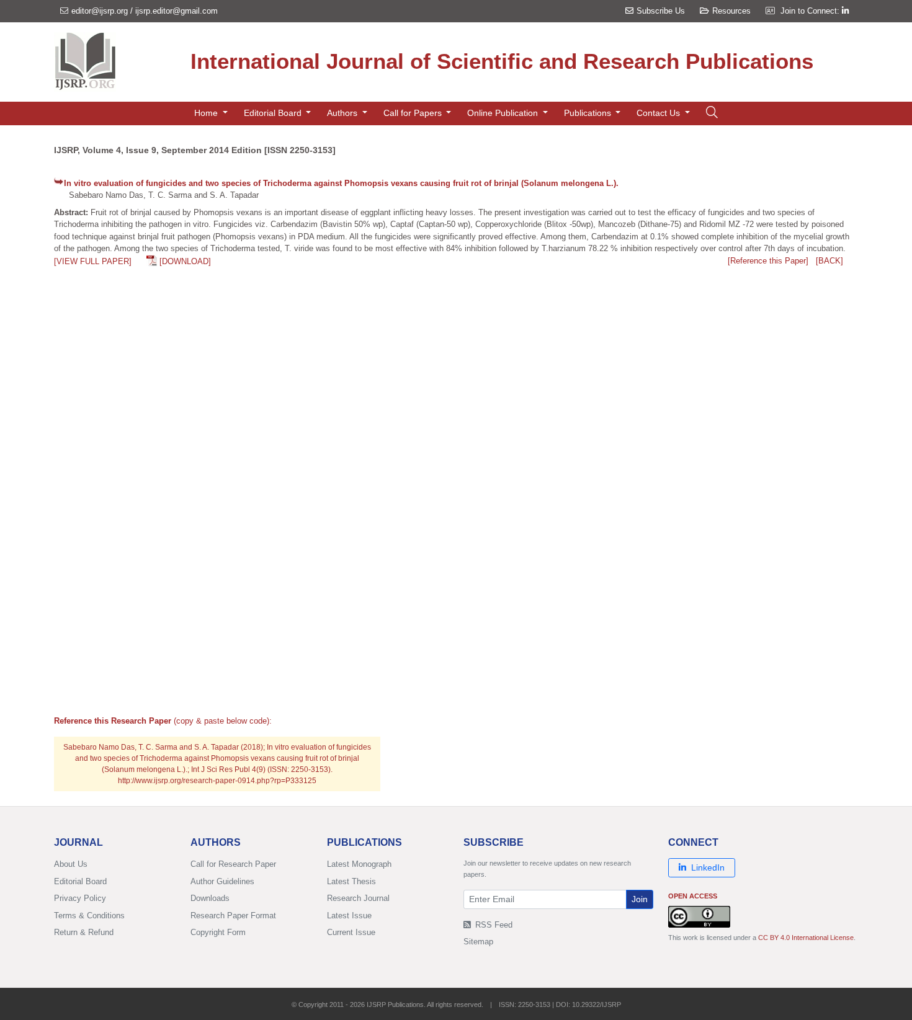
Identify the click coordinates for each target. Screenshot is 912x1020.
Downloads (210, 898)
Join (640, 899)
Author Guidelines (222, 881)
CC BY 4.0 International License (806, 937)
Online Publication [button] (503, 113)
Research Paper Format (233, 915)
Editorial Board (80, 881)
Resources (731, 11)
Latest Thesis (351, 881)
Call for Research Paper (233, 864)
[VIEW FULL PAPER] (93, 261)
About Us (70, 864)
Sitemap (478, 941)
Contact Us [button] (659, 113)
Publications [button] (589, 113)
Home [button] (207, 113)
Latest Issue (349, 915)
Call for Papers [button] (413, 113)
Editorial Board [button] (274, 113)
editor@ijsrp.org (99, 11)
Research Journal (358, 898)
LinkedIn (708, 867)
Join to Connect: (811, 11)
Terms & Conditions (89, 915)
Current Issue (351, 932)
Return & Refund (84, 932)
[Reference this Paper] (768, 260)
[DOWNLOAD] (185, 261)
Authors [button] (343, 113)
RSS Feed (492, 924)
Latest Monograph (359, 864)
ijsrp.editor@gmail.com (176, 11)
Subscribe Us (661, 11)
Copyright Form (218, 932)
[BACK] (829, 260)
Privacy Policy (80, 898)
